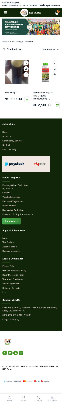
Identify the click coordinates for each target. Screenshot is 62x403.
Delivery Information (11, 288)
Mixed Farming (9, 206)
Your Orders (8, 242)
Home (4, 41)
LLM (4, 292)
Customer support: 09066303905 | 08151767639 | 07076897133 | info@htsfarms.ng (30, 4)
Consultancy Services (12, 141)
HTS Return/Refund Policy (14, 271)
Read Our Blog (9, 150)
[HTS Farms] (31, 12)
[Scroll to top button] (57, 390)
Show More (11, 221)
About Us (6, 136)
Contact (6, 145)
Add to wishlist (26, 62)
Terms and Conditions (12, 279)
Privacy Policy (9, 266)
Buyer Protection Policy (13, 275)
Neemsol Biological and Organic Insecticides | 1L (43, 96)
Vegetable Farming (11, 197)
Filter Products (14, 49)
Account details (9, 247)
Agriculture (7, 188)
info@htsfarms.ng (10, 320)
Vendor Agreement (11, 284)
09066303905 (9, 315)
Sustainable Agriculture (13, 210)
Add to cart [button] (26, 99)
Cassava (6, 193)
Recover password (11, 251)
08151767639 (24, 315)
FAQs (4, 238)
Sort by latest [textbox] (49, 50)
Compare (26, 68)
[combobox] (50, 50)
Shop (4, 132)
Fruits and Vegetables (12, 202)
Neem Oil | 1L (11, 93)
